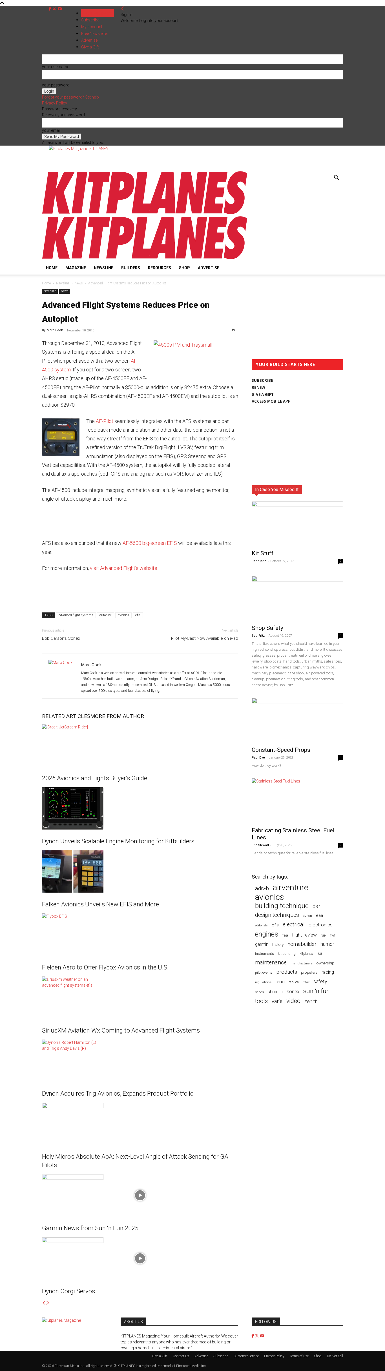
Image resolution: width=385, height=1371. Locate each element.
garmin (261, 944)
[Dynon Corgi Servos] (140, 1258)
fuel (323, 935)
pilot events (263, 973)
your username (55, 66)
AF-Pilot (104, 421)
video (293, 1001)
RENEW (258, 387)
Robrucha (259, 561)
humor (327, 944)
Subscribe (90, 20)
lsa (319, 953)
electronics (321, 925)
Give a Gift (159, 1356)
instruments (264, 953)
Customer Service (246, 1356)
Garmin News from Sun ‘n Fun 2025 (90, 1228)
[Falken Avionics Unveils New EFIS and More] (140, 871)
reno (280, 981)
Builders (130, 268)
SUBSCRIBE (262, 380)
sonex (293, 991)
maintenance (271, 963)
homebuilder (302, 944)
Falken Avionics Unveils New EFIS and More (100, 904)
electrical (294, 925)
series (259, 992)
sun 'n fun (316, 991)
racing (328, 972)
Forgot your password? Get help (70, 97)
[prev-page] (44, 1303)
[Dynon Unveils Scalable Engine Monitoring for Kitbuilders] (140, 808)
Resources (159, 268)
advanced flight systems (76, 615)
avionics (123, 615)
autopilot (105, 615)
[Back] (123, 8)
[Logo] (144, 213)
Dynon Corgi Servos (68, 1291)
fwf (332, 935)
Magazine (75, 268)
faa (285, 935)
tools (261, 1001)
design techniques (277, 915)
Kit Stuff (263, 553)
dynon (307, 916)
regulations (263, 982)
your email (51, 130)
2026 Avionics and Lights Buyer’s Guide (94, 778)
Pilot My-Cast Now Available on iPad (204, 638)
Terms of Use (299, 1356)
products (286, 972)
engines (266, 934)
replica (294, 982)
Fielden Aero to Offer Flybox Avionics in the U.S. (105, 967)
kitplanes (306, 954)
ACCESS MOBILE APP (271, 401)
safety (320, 981)
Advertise (208, 268)
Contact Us (181, 1356)
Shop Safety (267, 628)
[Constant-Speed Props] (297, 720)
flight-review (304, 935)
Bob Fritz (258, 635)
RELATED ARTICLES (66, 716)
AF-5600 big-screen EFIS (150, 543)
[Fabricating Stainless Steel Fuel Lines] (297, 800)
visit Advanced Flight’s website (123, 568)
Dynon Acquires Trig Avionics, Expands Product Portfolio (118, 1093)
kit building (287, 953)
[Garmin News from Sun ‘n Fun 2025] (140, 1195)
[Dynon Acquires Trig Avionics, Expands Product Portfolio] (140, 1061)
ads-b (262, 888)
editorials (261, 925)
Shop (184, 268)
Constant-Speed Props (281, 749)
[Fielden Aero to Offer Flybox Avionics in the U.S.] (140, 934)
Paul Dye (258, 757)
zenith (311, 1001)
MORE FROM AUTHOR (117, 716)
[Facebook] (50, 9)
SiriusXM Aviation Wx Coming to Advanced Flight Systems (121, 1030)
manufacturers (302, 963)
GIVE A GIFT (263, 394)
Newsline (103, 268)
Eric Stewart (260, 845)
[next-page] (48, 1303)
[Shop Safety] (297, 598)
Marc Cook (55, 330)
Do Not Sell (335, 1356)
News (79, 283)
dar (316, 906)
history (278, 944)
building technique (282, 906)
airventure (290, 888)
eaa (319, 915)
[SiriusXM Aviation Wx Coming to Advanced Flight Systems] (140, 998)
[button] (336, 178)
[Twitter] (55, 9)
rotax (306, 982)
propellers (309, 972)
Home (51, 268)
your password (55, 85)
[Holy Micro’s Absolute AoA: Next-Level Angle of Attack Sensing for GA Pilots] (140, 1124)
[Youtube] (60, 9)
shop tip (275, 991)
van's (277, 1001)
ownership (325, 963)
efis (137, 615)
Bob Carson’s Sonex (61, 638)
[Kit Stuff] (297, 523)
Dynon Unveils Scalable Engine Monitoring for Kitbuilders (118, 841)
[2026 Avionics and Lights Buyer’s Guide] (140, 745)
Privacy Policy (54, 103)
